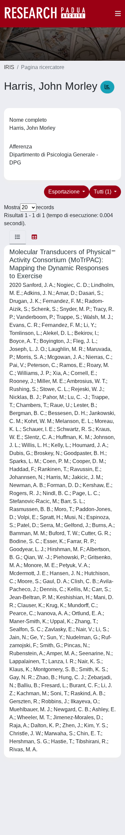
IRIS (9, 67)
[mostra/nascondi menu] (118, 13)
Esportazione (64, 191)
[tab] (17, 237)
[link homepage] (48, 13)
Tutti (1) (103, 191)
